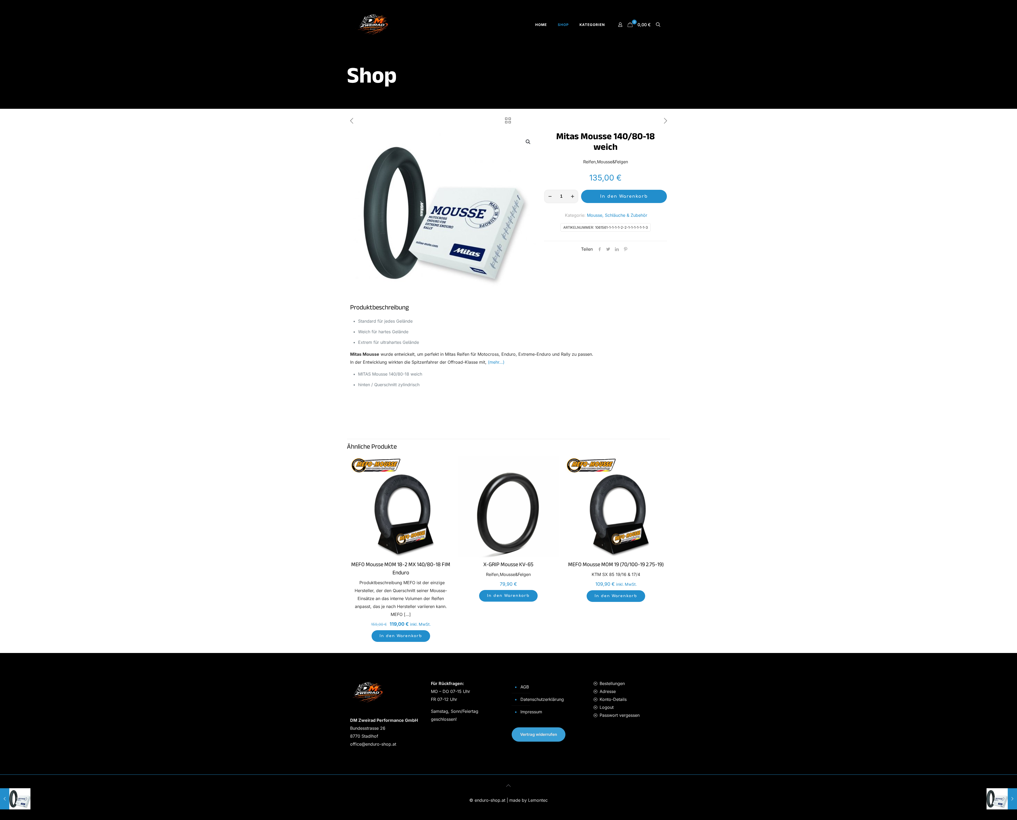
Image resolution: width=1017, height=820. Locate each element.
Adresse (608, 691)
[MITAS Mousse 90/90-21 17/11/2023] (15, 798)
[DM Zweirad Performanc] (372, 24)
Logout (607, 707)
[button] (528, 142)
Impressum (531, 711)
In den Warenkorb (624, 196)
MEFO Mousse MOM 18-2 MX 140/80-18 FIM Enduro (400, 569)
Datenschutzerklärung (542, 699)
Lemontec (538, 800)
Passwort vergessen (620, 715)
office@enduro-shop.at (373, 744)
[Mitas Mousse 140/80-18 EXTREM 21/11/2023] (1002, 798)
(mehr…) (496, 362)
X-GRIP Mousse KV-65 (508, 565)
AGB (524, 687)
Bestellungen (612, 683)
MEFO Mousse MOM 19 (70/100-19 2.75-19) (616, 565)
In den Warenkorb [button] (401, 636)
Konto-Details (613, 699)
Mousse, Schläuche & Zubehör (617, 215)
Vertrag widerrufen (538, 734)
